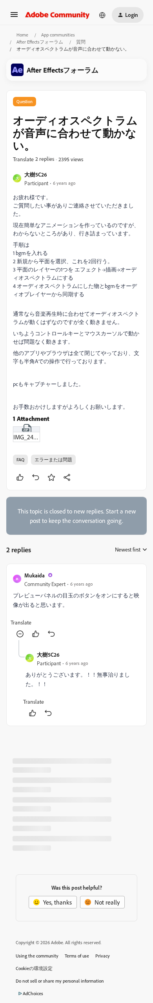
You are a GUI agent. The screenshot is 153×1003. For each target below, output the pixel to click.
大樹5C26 (35, 174)
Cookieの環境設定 (34, 968)
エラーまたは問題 (53, 459)
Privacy (102, 956)
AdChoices (33, 993)
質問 (81, 42)
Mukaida (34, 575)
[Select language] (102, 15)
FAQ (20, 459)
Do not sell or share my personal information (60, 981)
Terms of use (77, 956)
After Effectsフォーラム (39, 42)
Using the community (37, 956)
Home (22, 35)
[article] (76, 605)
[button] (14, 17)
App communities (58, 35)
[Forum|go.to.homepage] (57, 15)
